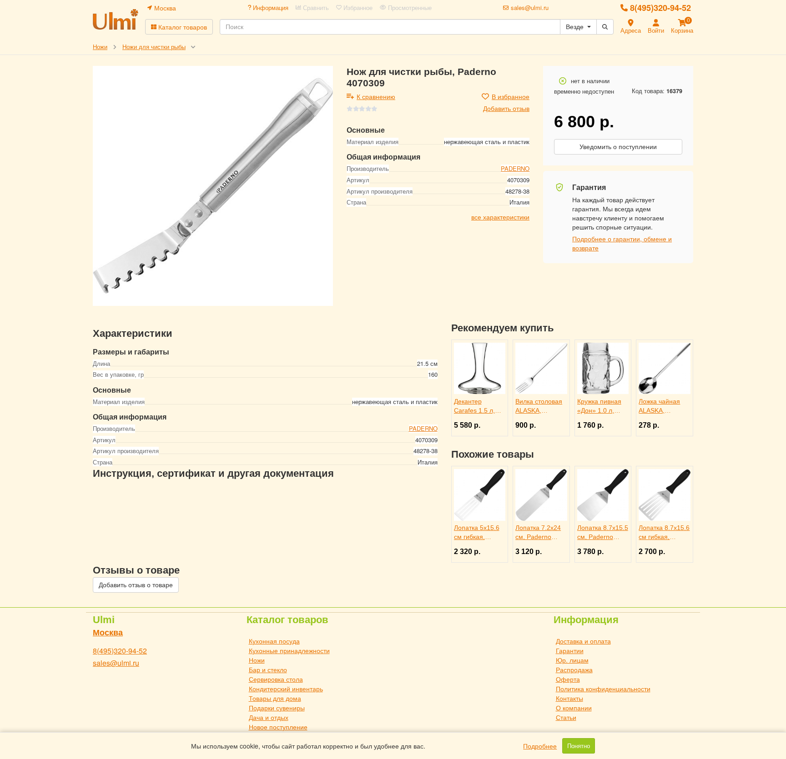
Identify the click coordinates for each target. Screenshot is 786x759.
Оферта (568, 679)
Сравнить (315, 8)
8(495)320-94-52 (660, 8)
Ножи (257, 659)
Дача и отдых (268, 717)
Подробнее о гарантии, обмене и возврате (622, 243)
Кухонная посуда (274, 640)
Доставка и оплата (583, 640)
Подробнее (540, 745)
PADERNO (515, 168)
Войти (656, 30)
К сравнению (376, 96)
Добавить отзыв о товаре (136, 585)
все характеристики (500, 216)
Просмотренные (409, 8)
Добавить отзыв (506, 108)
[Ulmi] (115, 19)
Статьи (566, 717)
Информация (269, 8)
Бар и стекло (268, 669)
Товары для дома (275, 698)
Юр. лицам (572, 659)
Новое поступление (278, 726)
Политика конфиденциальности (603, 688)
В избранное (510, 96)
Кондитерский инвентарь (286, 688)
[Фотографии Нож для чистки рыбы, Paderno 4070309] (213, 186)
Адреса (630, 30)
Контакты (569, 698)
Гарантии (570, 650)
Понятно (578, 746)
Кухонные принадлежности (289, 650)
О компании (574, 707)
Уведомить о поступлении (618, 146)
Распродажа (574, 669)
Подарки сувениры (277, 707)
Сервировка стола (276, 679)
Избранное (357, 8)
